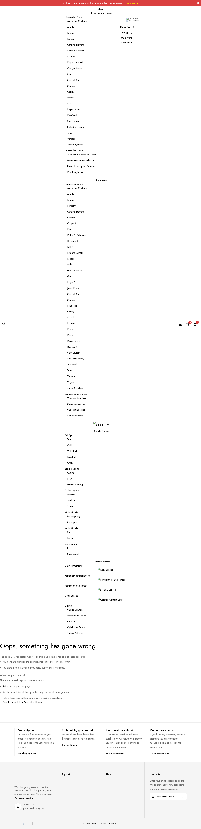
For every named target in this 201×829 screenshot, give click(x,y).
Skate (70, 506)
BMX (69, 478)
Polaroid (71, 56)
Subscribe (182, 796)
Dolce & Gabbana (76, 50)
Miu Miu (71, 86)
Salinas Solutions (75, 633)
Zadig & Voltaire (75, 388)
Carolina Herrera (75, 44)
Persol (70, 97)
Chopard (71, 223)
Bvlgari (70, 33)
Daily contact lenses (75, 565)
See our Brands (69, 745)
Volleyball (72, 451)
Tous (69, 133)
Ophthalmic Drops (76, 627)
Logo (107, 424)
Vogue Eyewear (75, 144)
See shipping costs (27, 753)
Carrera (71, 217)
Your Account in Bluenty (30, 702)
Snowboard (73, 554)
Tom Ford (72, 364)
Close (100, 9)
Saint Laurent (73, 121)
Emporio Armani (75, 62)
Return (6, 686)
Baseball (71, 457)
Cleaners (71, 621)
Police (70, 329)
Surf (69, 532)
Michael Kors (73, 80)
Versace (71, 138)
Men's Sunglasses (76, 404)
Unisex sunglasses (76, 409)
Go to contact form (159, 753)
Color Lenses (71, 595)
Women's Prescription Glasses (82, 154)
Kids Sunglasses (75, 415)
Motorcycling (73, 516)
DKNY (70, 247)
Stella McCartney (75, 127)
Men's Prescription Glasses (80, 160)
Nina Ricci (72, 305)
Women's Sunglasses (77, 398)
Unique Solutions (75, 609)
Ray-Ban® (72, 115)
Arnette (71, 27)
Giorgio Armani (74, 68)
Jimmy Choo (73, 288)
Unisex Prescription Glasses (81, 166)
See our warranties (115, 753)
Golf (69, 445)
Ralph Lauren (73, 109)
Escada (70, 258)
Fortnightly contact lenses (77, 575)
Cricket (70, 463)
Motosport (72, 522)
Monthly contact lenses (76, 585)
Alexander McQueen (77, 21)
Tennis (70, 439)
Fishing (70, 538)
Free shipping (131, 3)
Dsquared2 (72, 241)
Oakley (70, 91)
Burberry (71, 39)
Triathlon (71, 500)
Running (71, 494)
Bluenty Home (9, 702)
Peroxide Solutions (76, 615)
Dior (69, 229)
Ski (68, 548)
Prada (70, 103)
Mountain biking (75, 484)
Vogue (70, 382)
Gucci (70, 74)
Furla (69, 264)
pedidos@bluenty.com (34, 808)
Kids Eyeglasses (75, 172)
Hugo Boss (72, 282)
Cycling (70, 473)
